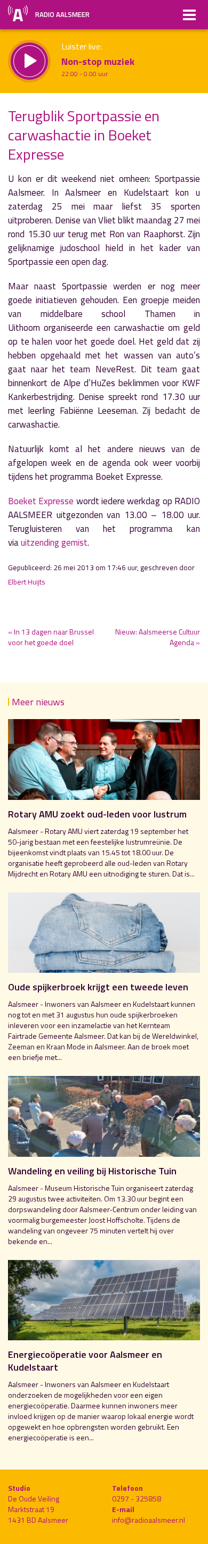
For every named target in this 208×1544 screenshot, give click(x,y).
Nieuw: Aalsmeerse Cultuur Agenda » (157, 637)
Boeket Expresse (42, 501)
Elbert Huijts (26, 582)
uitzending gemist (54, 542)
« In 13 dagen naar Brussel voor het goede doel (51, 637)
